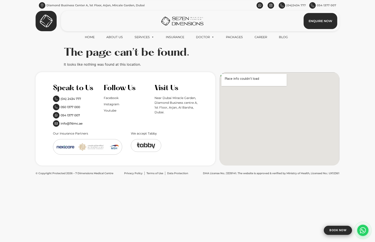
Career (261, 37)
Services (142, 37)
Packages (234, 37)
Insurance (175, 37)
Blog (283, 37)
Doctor (203, 37)
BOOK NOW (337, 230)
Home (90, 37)
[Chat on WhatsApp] (362, 230)
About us (114, 37)
